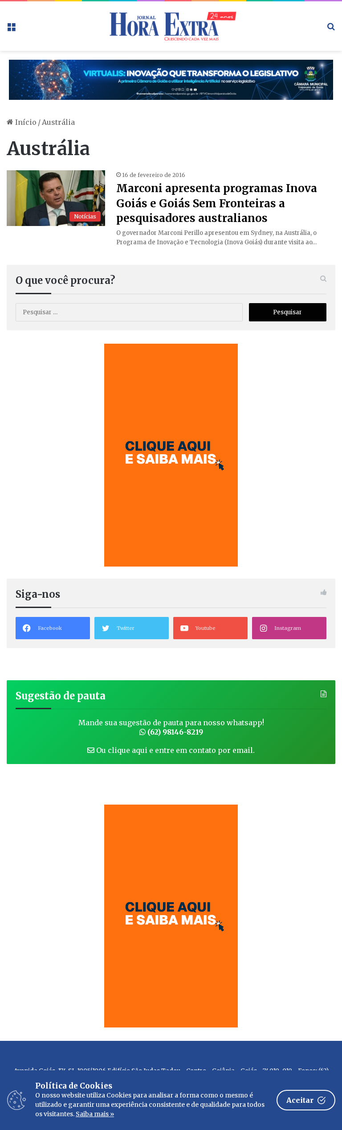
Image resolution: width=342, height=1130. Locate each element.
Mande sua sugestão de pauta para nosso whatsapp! (171, 727)
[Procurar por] (330, 29)
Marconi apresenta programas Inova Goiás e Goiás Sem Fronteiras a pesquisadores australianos (216, 203)
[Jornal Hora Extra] (171, 26)
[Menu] (11, 29)
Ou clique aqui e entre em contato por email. (174, 750)
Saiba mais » (95, 1114)
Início (25, 122)
